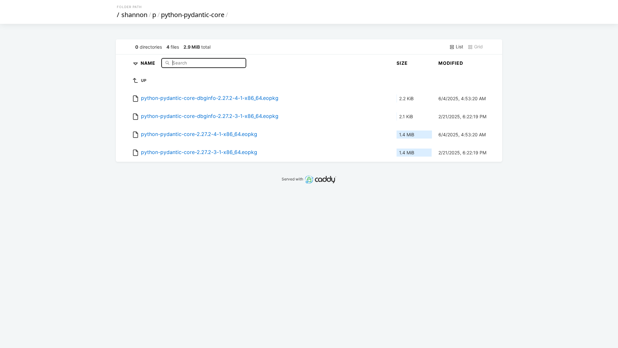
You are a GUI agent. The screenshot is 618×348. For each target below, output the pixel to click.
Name (149, 62)
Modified (450, 63)
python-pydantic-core (192, 14)
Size (402, 63)
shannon (134, 14)
